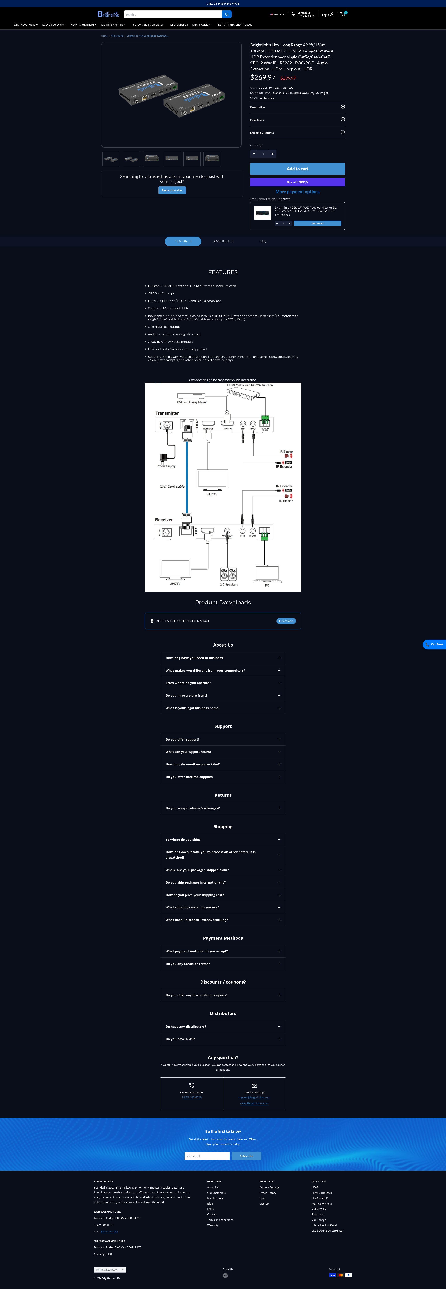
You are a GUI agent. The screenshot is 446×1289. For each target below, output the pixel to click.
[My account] (332, 14)
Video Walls (319, 1209)
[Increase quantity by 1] (272, 154)
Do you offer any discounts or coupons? (196, 995)
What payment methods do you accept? (197, 951)
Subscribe (246, 1156)
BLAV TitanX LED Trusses (235, 24)
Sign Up (264, 1203)
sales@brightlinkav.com (254, 1103)
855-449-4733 (109, 1231)
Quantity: (256, 145)
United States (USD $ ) (107, 1269)
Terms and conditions (220, 1220)
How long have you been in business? (195, 658)
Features (183, 241)
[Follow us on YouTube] (225, 1275)
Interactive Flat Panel (324, 1225)
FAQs (210, 1209)
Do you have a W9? (180, 1039)
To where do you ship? (183, 839)
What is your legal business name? (193, 708)
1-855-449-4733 (306, 16)
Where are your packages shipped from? (197, 870)
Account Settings (269, 1187)
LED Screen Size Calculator (327, 1230)
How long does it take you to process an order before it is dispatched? (211, 854)
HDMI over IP (320, 1198)
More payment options (298, 191)
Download (286, 621)
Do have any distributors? (186, 1026)
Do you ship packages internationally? (196, 882)
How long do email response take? (193, 764)
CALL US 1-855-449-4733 (223, 3)
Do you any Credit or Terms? (188, 964)
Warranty (212, 1225)
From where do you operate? (188, 683)
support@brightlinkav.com (254, 1097)
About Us (212, 1187)
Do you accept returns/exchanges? (193, 808)
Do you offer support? (183, 739)
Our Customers (216, 1192)
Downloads (223, 241)
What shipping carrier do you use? (192, 907)
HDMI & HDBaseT (82, 24)
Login (263, 1198)
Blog (210, 1203)
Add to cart (298, 168)
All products (117, 35)
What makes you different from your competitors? (205, 670)
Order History (268, 1192)
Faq (263, 241)
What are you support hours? (188, 752)
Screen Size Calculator (148, 24)
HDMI (315, 1187)
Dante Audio (200, 24)
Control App (319, 1220)
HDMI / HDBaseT (322, 1192)
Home (104, 35)
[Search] (227, 14)
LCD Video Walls (53, 24)
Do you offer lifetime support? (189, 777)
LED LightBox (179, 24)
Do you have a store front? (186, 695)
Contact (211, 1214)
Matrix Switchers (112, 24)
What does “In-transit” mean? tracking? (197, 920)
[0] (343, 14)
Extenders (318, 1214)
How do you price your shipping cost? (195, 895)
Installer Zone (215, 1198)
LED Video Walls (24, 24)
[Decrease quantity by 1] (254, 154)
